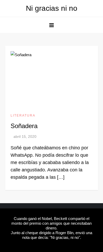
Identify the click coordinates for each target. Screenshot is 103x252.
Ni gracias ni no (51, 8)
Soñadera (24, 125)
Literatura (23, 115)
